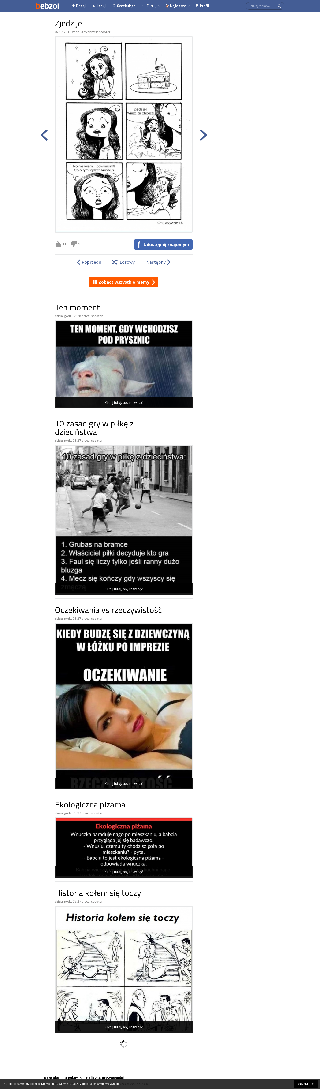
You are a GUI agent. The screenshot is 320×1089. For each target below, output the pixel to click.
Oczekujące (126, 5)
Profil (204, 5)
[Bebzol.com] (47, 6)
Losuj (101, 5)
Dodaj (81, 5)
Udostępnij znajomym (166, 244)
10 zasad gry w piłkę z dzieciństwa (94, 428)
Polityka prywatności (105, 1077)
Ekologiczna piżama (90, 805)
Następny (156, 262)
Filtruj (151, 5)
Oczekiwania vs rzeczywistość (108, 611)
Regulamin (72, 1077)
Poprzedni (92, 262)
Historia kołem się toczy (98, 894)
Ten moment (77, 308)
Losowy (127, 262)
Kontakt (51, 1077)
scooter (104, 32)
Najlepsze (178, 5)
